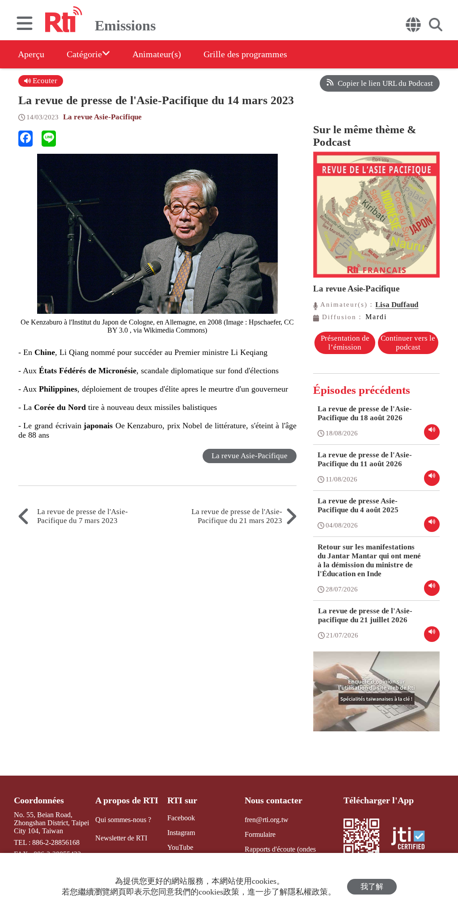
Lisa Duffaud (396, 304)
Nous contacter (273, 800)
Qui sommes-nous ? (123, 819)
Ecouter (44, 80)
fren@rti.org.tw (266, 819)
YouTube (180, 847)
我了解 (371, 886)
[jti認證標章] (413, 839)
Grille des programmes (245, 54)
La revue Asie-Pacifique (102, 117)
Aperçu (31, 54)
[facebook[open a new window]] (25, 139)
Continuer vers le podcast (408, 342)
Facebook (181, 818)
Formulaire (260, 834)
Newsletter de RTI (121, 838)
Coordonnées (39, 800)
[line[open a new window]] (49, 139)
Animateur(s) (156, 54)
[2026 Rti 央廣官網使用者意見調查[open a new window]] (376, 697)
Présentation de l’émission (345, 342)
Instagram (181, 832)
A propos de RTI (126, 800)
